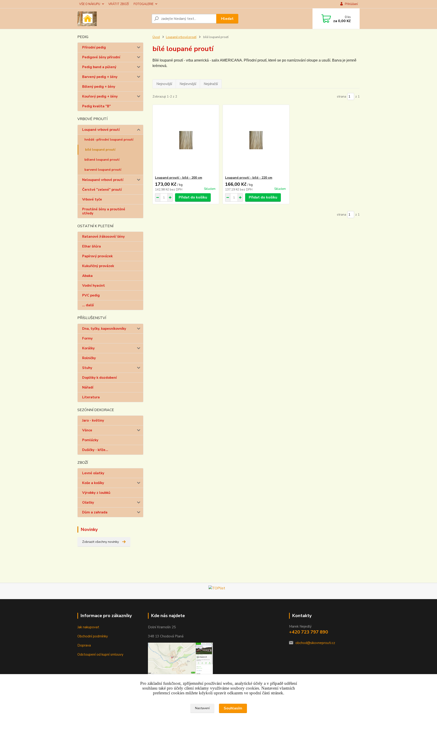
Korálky (88, 348)
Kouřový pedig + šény (100, 96)
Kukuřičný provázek (98, 266)
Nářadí (87, 387)
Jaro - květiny (93, 420)
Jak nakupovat (88, 627)
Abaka (87, 275)
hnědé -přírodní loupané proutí (108, 139)
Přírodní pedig (94, 47)
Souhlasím (233, 708)
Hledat (227, 18)
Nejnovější (164, 84)
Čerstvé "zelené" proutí (102, 189)
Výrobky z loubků (96, 492)
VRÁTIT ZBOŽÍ (118, 4)
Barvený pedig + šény (99, 77)
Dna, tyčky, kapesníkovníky (104, 328)
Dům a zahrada (94, 512)
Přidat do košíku (193, 197)
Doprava (84, 645)
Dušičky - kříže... (95, 450)
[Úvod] (112, 18)
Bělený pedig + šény (98, 86)
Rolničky (89, 358)
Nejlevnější (188, 84)
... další (88, 305)
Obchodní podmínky (92, 636)
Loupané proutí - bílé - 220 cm (248, 177)
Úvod (156, 37)
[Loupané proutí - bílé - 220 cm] (256, 140)
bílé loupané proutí (100, 149)
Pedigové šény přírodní (101, 57)
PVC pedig (91, 295)
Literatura (91, 397)
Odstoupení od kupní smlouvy (100, 654)
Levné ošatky (93, 473)
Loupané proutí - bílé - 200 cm (178, 177)
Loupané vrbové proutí (101, 129)
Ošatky (88, 502)
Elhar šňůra (91, 246)
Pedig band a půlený (99, 67)
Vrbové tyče (92, 199)
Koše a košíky (93, 483)
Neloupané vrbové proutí (102, 180)
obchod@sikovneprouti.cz (315, 643)
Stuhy (87, 368)
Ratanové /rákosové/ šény (103, 236)
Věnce (87, 430)
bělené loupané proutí (101, 159)
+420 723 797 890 (308, 632)
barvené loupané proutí (102, 169)
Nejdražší (211, 84)
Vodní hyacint (93, 285)
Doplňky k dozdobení (99, 377)
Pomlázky (90, 440)
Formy (87, 338)
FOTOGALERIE (143, 4)
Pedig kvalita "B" (96, 106)
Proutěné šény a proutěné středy (103, 211)
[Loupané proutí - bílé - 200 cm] (186, 140)
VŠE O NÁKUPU (89, 4)
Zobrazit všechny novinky (100, 542)
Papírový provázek (97, 256)
